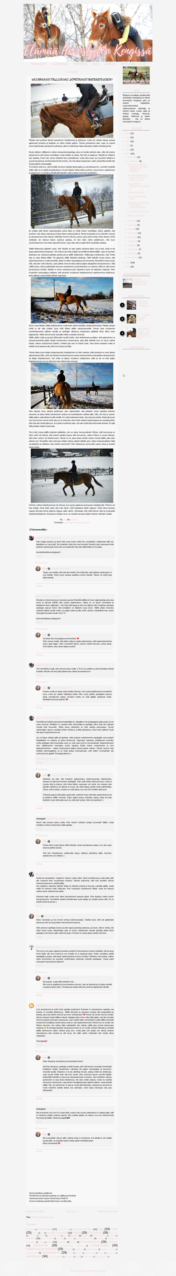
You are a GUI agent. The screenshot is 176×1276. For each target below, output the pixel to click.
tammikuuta (133, 257)
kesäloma (62, 1242)
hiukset (60, 1239)
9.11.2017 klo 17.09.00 (60, 1058)
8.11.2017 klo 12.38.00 (51, 874)
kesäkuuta (132, 237)
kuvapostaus (99, 1245)
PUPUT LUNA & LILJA (133, 64)
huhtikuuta (132, 245)
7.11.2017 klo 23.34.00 (55, 819)
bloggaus (85, 1236)
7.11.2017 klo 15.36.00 (50, 596)
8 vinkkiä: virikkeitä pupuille (143, 317)
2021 (128, 137)
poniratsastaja (92, 1249)
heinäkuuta (133, 233)
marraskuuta (133, 161)
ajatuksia (67, 523)
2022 (128, 133)
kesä (49, 1242)
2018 (128, 150)
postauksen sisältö (108, 1249)
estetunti (30, 1238)
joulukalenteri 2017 (85, 1238)
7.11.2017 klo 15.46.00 (60, 635)
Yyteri (65, 1236)
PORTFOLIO (80, 64)
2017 (128, 154)
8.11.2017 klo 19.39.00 (53, 916)
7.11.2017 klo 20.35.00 (60, 775)
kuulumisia (41, 1245)
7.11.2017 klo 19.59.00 (50, 718)
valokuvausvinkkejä (55, 1256)
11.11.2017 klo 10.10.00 (60, 1134)
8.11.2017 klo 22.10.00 (50, 947)
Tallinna (42, 1236)
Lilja (100, 1229)
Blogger (102, 1271)
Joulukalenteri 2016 (82, 1229)
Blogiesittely (30, 1229)
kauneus (101, 1239)
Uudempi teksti (35, 1211)
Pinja (38, 665)
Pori (42, 1233)
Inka (38, 718)
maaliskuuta (133, 249)
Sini (38, 947)
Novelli (35, 1233)
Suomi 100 (32, 1236)
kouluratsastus (90, 1241)
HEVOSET (109, 64)
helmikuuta (133, 253)
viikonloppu (69, 1256)
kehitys (41, 1242)
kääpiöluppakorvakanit (41, 1249)
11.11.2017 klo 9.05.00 (55, 1109)
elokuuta (132, 229)
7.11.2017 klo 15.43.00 (60, 569)
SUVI (95, 64)
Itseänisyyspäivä (63, 1229)
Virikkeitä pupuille (54, 1236)
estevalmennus (47, 1239)
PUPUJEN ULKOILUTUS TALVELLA (142, 303)
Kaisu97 (40, 1006)
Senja (38, 874)
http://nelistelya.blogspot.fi (47, 759)
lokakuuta (132, 221)
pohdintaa (76, 523)
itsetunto (70, 1238)
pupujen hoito (32, 1253)
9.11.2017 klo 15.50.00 (60, 978)
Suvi (45, 569)
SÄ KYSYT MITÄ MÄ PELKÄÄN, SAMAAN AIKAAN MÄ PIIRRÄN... (138, 168)
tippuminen (111, 1253)
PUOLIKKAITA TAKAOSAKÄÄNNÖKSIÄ (139, 186)
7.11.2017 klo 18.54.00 (51, 665)
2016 (128, 263)
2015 (128, 267)
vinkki (78, 1257)
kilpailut (73, 1242)
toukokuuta (133, 241)
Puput (77, 1232)
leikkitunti (68, 1249)
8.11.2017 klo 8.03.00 (60, 841)
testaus (100, 1253)
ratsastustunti (51, 1252)
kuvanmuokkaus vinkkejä (72, 1246)
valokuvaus (33, 1256)
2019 (128, 146)
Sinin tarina (113, 1233)
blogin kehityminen (99, 1236)
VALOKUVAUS (60, 64)
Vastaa (39, 556)
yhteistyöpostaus (101, 1256)
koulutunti (113, 1242)
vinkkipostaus (88, 1256)
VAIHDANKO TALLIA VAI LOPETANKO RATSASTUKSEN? (138, 205)
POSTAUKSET (38, 64)
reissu (70, 1253)
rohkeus (79, 1253)
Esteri (39, 538)
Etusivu (71, 1211)
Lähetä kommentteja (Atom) (43, 1217)
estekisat (112, 1236)
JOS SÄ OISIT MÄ (136, 193)
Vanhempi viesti (108, 1211)
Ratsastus (85, 523)
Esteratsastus (45, 1229)
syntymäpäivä (90, 1253)
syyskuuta (132, 225)
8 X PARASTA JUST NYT (138, 212)
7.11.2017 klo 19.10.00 (60, 688)
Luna (114, 1229)
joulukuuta (132, 157)
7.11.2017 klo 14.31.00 (51, 538)
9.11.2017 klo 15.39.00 (53, 1006)
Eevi (38, 596)
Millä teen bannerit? (136, 216)
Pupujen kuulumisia (57, 1233)
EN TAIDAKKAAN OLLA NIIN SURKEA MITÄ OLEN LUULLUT (138, 177)
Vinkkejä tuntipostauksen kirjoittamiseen (140, 282)
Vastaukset (42, 563)
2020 (128, 141)
